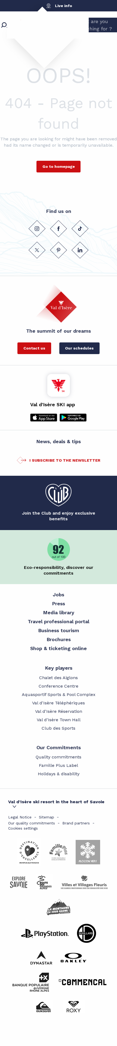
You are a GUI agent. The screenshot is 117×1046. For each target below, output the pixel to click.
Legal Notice (20, 817)
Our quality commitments (31, 823)
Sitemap (46, 817)
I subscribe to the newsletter (64, 460)
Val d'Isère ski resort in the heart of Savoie (56, 801)
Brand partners (76, 823)
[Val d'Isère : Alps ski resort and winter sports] (39, 34)
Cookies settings (23, 828)
